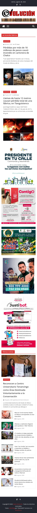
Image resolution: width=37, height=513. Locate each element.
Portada (14, 92)
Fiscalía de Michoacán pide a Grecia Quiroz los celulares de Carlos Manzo (24, 482)
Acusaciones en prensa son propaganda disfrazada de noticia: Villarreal (23, 471)
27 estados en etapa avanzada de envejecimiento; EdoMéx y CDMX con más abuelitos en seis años (24, 436)
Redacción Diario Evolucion (22, 400)
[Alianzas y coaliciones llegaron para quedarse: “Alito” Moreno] (7, 426)
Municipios (7, 41)
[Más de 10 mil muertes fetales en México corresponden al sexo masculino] (7, 416)
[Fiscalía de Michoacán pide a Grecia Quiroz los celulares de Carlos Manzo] (7, 483)
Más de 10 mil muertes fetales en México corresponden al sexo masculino (24, 414)
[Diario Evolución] (3, 26)
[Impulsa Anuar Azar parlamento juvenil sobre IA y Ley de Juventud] (7, 461)
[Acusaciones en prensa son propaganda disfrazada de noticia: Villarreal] (7, 472)
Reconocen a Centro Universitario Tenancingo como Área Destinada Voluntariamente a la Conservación (16, 390)
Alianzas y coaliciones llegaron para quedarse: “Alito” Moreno (24, 425)
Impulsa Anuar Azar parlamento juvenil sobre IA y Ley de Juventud (24, 459)
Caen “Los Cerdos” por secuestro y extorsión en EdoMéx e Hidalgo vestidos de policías (24, 448)
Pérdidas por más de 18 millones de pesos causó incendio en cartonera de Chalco (16, 51)
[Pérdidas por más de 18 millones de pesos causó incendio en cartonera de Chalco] (18, 76)
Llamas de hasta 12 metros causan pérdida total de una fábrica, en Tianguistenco (17, 101)
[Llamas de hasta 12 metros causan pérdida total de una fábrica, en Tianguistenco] (18, 129)
